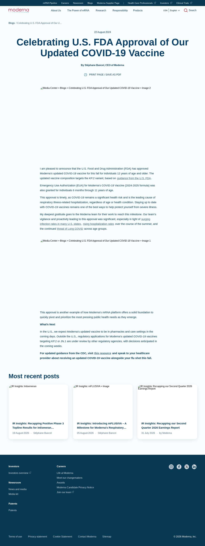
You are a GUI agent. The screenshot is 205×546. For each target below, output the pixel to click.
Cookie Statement (62, 536)
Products (138, 10)
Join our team (64, 492)
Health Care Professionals (140, 3)
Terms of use (15, 536)
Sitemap (106, 536)
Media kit (13, 494)
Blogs (90, 3)
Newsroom (78, 3)
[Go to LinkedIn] (194, 466)
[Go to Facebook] (179, 466)
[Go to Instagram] (171, 466)
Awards (61, 482)
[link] (38, 412)
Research (101, 10)
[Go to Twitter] (186, 466)
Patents (13, 510)
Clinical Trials (182, 3)
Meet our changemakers (69, 478)
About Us (56, 10)
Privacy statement (37, 536)
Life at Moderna (65, 473)
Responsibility (120, 10)
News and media (18, 489)
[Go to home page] (19, 10)
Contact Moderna (87, 536)
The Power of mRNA (78, 10)
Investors (164, 3)
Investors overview (18, 473)
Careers (65, 3)
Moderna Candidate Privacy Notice (75, 487)
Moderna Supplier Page (108, 3)
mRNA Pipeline (50, 3)
